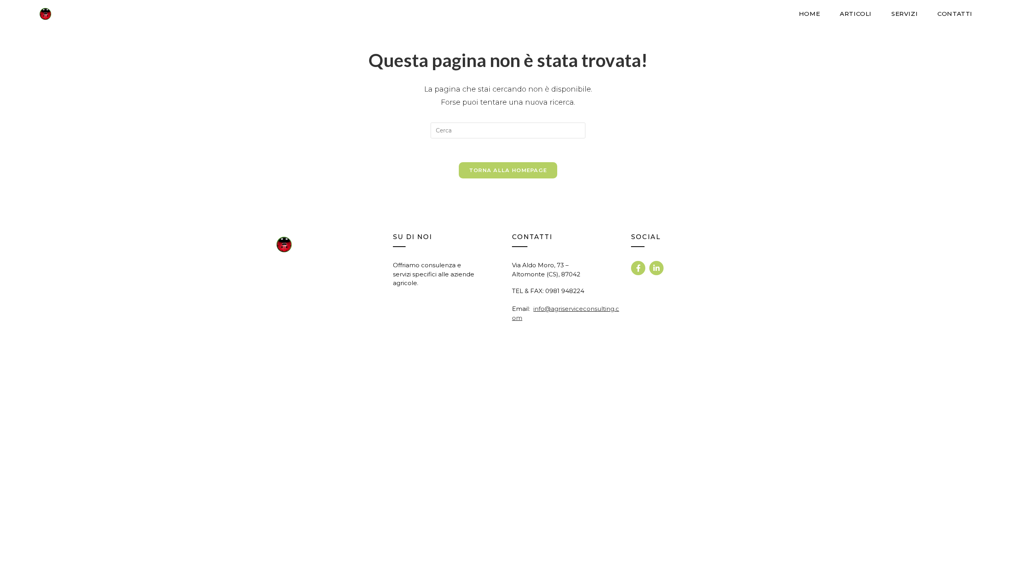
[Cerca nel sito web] (508, 130)
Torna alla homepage (508, 170)
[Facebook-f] (638, 268)
